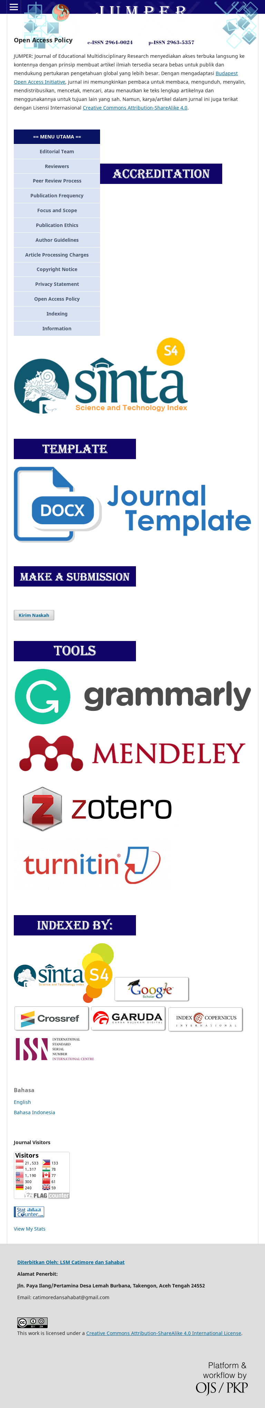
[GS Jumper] (102, 1001)
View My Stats (30, 1228)
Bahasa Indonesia (34, 1112)
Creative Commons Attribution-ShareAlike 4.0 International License (163, 1333)
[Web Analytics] (29, 1215)
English (22, 1102)
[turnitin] (92, 890)
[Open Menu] (14, 7)
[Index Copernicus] (205, 1030)
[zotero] (97, 833)
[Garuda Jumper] (128, 1030)
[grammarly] (132, 722)
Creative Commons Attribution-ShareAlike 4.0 (135, 107)
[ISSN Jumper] (55, 1061)
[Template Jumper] (132, 541)
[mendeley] (132, 777)
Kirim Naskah (34, 615)
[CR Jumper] (52, 1030)
